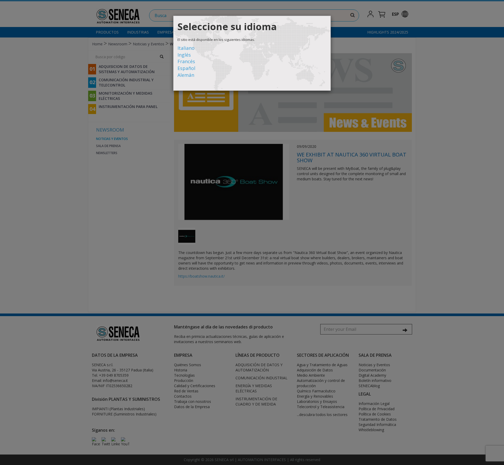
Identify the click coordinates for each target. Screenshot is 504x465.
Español (186, 68)
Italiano (186, 48)
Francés (186, 61)
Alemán (185, 75)
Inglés (184, 55)
